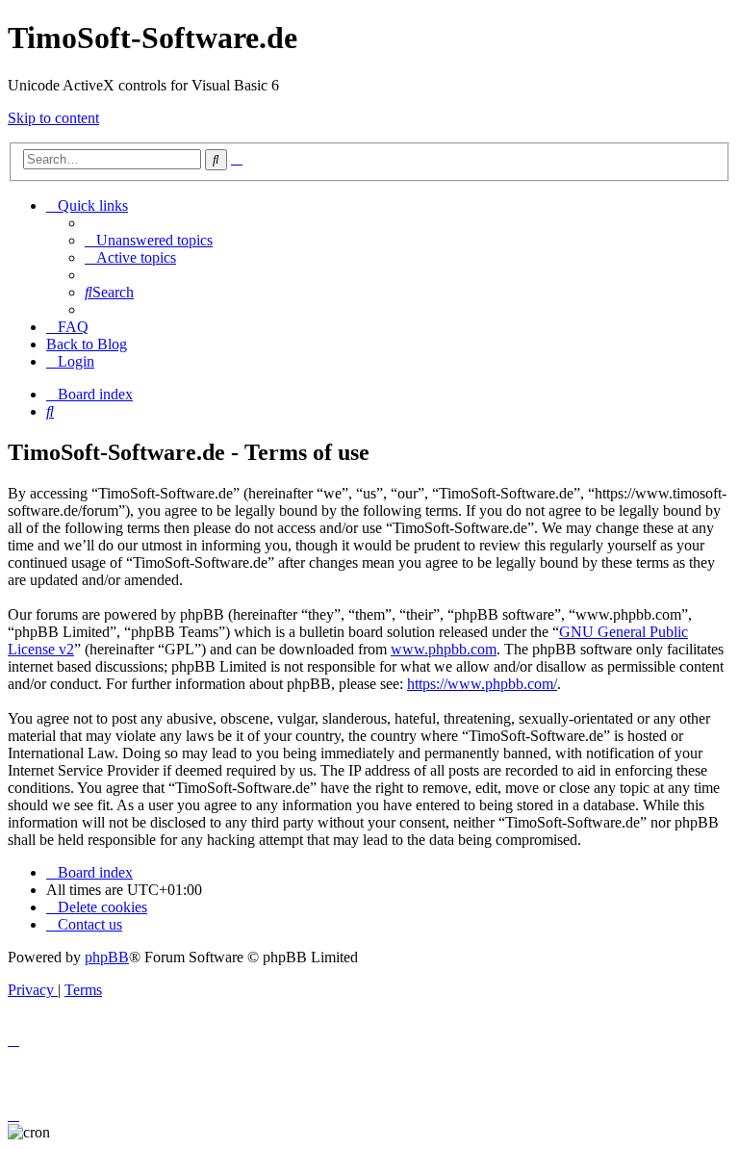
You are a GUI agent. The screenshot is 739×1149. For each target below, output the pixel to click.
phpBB (107, 957)
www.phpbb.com (444, 649)
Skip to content (53, 118)
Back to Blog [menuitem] (86, 344)
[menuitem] (149, 240)
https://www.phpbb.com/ (482, 684)
